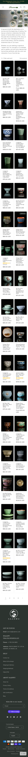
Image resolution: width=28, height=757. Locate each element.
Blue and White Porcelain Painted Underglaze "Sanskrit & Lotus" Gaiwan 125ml (20, 82)
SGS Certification (8, 692)
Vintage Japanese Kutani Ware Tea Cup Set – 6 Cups (20, 345)
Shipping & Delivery (8, 665)
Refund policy (11, 748)
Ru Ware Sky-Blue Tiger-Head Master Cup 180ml (7, 405)
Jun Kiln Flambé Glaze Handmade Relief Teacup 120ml (7, 495)
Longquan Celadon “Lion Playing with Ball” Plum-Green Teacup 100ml (6, 553)
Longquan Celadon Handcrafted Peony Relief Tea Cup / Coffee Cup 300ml (7, 174)
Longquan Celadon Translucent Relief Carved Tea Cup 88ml (19, 173)
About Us (5, 682)
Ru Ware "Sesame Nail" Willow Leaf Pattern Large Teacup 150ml (7, 586)
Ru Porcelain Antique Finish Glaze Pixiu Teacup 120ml (6, 290)
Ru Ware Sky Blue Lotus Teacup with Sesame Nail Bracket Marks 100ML (6, 81)
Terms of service (11, 751)
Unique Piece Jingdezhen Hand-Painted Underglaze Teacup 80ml (19, 260)
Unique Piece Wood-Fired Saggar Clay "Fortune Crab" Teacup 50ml (7, 347)
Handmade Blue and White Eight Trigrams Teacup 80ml (7, 113)
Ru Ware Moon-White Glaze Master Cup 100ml (20, 318)
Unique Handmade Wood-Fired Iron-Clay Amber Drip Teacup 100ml (7, 436)
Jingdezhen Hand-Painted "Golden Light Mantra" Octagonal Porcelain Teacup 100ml (20, 115)
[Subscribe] (23, 706)
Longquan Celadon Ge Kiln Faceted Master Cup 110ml (7, 374)
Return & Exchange (8, 661)
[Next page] (22, 598)
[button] (3, 7)
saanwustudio (13, 747)
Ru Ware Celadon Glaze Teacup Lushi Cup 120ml (20, 552)
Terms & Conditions (8, 689)
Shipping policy (14, 753)
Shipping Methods (8, 668)
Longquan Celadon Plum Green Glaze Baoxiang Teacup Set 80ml (7, 524)
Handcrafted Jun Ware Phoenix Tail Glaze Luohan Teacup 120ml (20, 203)
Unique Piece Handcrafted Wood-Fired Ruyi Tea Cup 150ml (20, 231)
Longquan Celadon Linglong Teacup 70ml (7, 259)
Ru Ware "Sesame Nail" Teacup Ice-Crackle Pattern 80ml (20, 585)
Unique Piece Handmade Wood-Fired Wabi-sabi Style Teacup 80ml (7, 232)
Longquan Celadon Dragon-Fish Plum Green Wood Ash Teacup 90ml (20, 524)
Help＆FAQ (6, 672)
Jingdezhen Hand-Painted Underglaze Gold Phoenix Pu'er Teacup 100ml (20, 496)
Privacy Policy (7, 685)
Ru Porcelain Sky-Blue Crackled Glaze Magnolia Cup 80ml (20, 291)
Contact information (20, 748)
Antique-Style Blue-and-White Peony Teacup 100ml (20, 374)
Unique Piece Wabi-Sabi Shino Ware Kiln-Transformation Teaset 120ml (20, 406)
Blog (4, 696)
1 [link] (5, 598)
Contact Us (6, 657)
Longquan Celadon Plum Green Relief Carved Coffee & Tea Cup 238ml (20, 145)
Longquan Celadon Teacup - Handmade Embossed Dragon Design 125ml (20, 436)
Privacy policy (19, 751)
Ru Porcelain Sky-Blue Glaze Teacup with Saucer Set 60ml (7, 318)
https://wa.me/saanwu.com (11, 638)
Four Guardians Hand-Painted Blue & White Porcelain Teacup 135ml (7, 145)
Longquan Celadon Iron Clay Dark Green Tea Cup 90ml (20, 465)
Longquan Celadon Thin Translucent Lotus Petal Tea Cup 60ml (7, 203)
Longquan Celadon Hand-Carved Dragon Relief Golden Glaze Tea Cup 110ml (7, 466)
